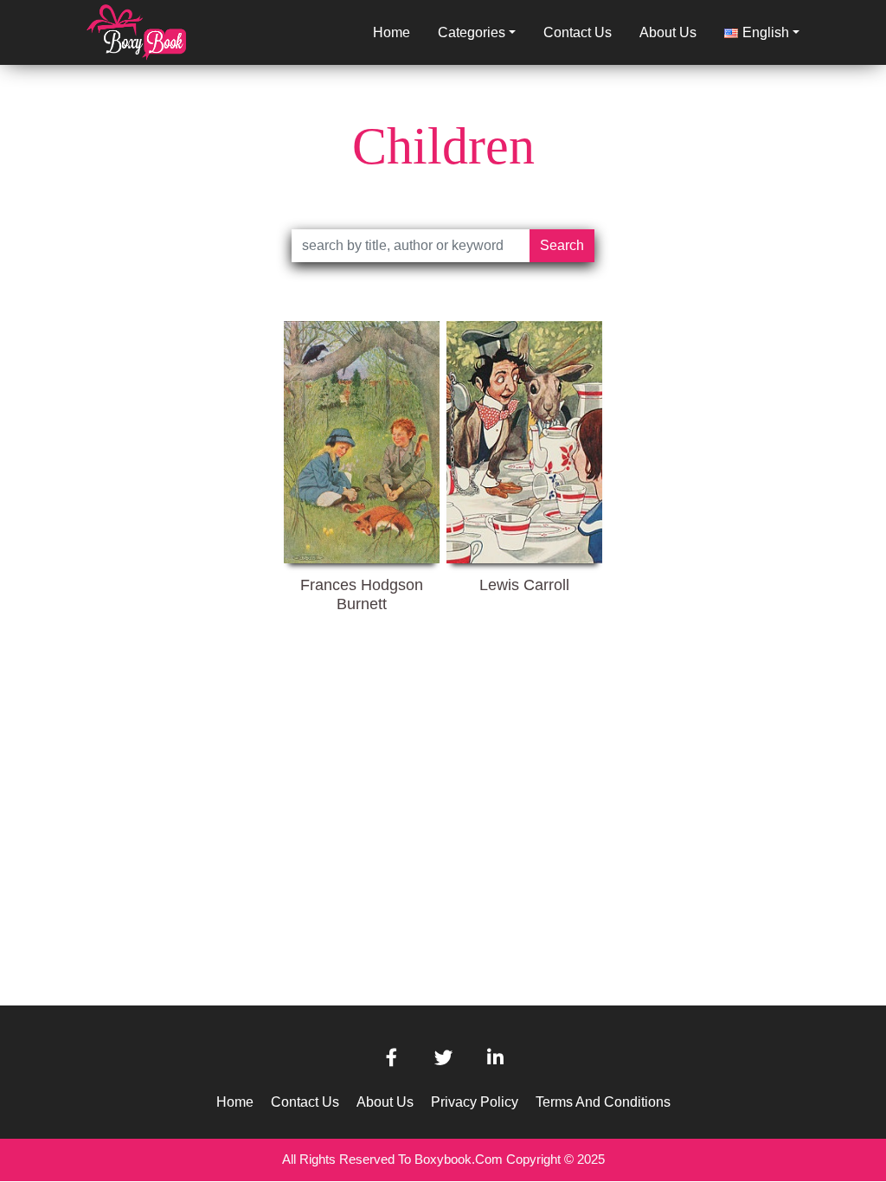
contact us (577, 32)
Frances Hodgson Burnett (361, 593)
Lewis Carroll (524, 585)
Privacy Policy (474, 1102)
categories (471, 32)
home (391, 32)
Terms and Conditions (603, 1102)
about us (668, 32)
